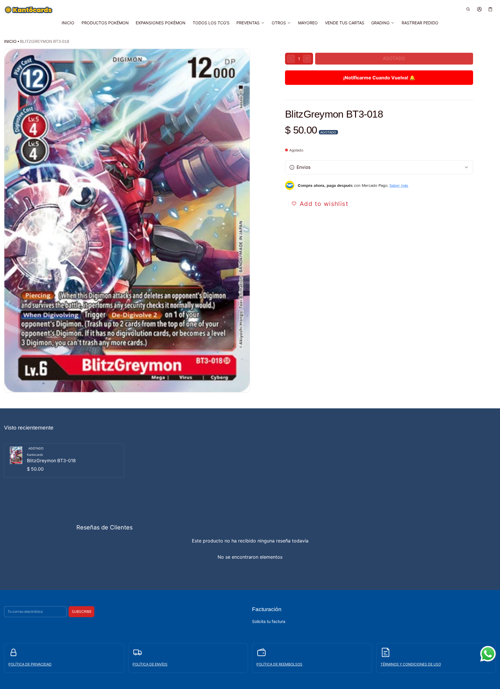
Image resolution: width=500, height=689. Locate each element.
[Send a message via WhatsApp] (488, 654)
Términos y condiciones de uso (410, 664)
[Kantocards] (28, 10)
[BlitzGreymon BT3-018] (64, 460)
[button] (468, 9)
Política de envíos (150, 664)
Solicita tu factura (268, 621)
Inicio (10, 41)
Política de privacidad (30, 664)
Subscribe (81, 611)
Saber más (398, 185)
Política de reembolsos (279, 664)
